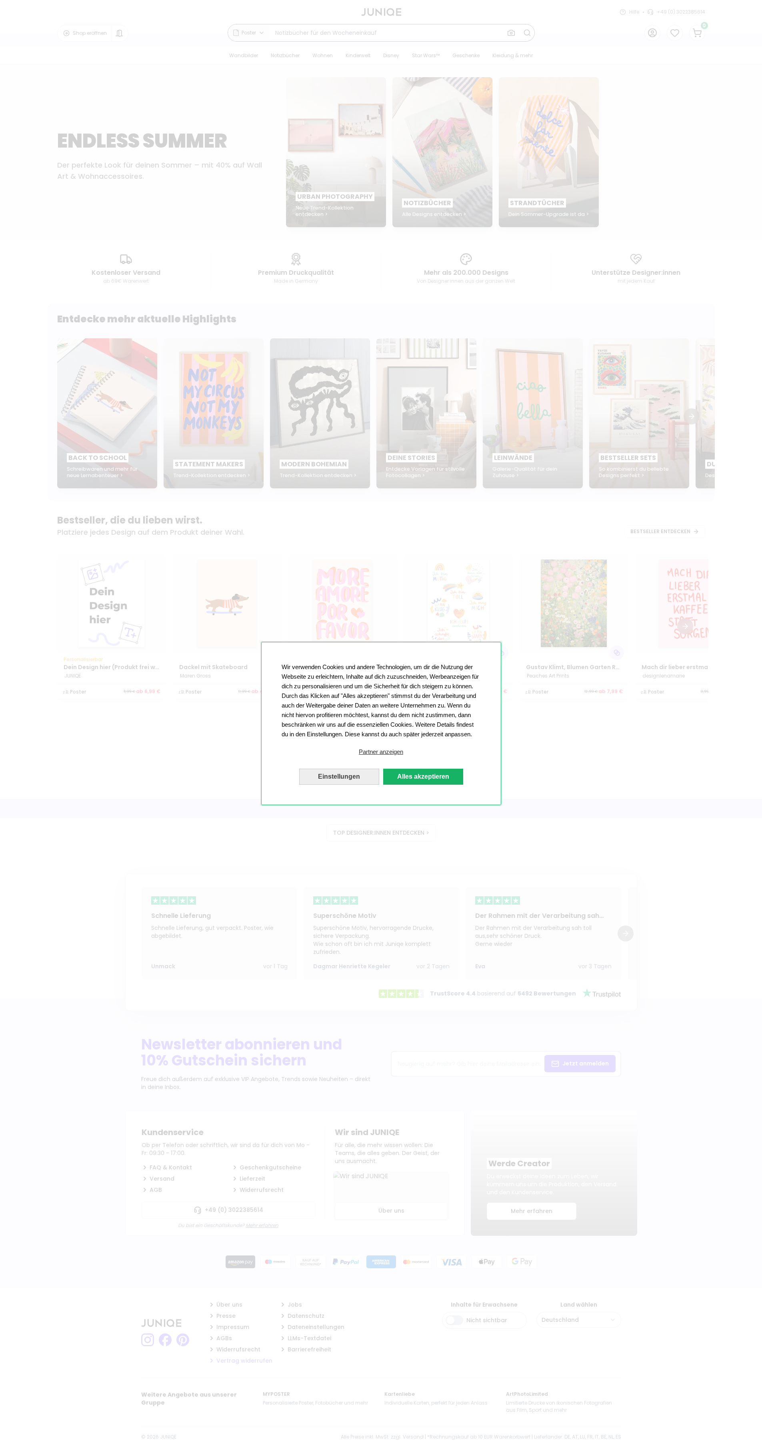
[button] (381, 752)
